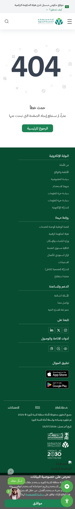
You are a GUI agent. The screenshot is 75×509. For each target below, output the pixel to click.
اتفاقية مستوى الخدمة (58, 248)
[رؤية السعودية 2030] (54, 454)
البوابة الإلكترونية (59, 156)
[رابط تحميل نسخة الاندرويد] (37, 384)
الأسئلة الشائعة (61, 296)
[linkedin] (51, 330)
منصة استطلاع (61, 276)
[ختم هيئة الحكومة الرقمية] (60, 466)
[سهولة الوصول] (67, 486)
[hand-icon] (51, 349)
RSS (37, 407)
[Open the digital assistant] (15, 493)
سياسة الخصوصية (60, 179)
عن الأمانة (64, 165)
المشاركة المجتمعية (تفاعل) (57, 269)
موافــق (37, 503)
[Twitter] (58, 330)
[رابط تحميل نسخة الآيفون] (37, 374)
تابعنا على (63, 320)
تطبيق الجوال (60, 363)
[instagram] (65, 330)
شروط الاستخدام (61, 186)
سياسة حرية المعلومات (58, 193)
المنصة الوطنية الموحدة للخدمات (54, 227)
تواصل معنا (63, 303)
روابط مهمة (62, 217)
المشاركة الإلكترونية (60, 207)
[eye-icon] (65, 349)
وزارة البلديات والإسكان (58, 241)
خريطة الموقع (61, 407)
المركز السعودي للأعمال (58, 255)
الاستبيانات (63, 262)
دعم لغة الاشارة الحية (58, 310)
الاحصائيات (13, 407)
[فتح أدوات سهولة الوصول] (67, 501)
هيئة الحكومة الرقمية (59, 234)
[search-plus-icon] (58, 349)
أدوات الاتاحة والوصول (55, 338)
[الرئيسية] (50, 21)
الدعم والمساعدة (59, 286)
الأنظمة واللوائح (61, 172)
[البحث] (6, 21)
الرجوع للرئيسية (37, 128)
